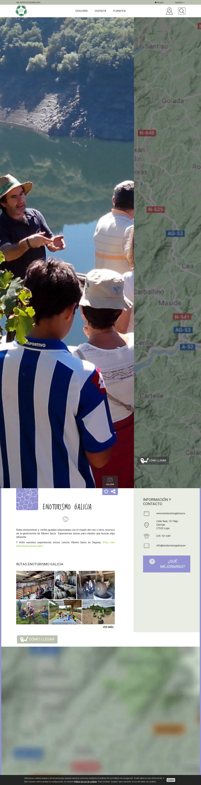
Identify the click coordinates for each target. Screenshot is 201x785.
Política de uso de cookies (85, 782)
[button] (106, 491)
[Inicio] (22, 11)
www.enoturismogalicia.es (170, 513)
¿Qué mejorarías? (172, 564)
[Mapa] (169, 11)
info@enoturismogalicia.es (171, 545)
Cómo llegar (157, 460)
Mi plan (160, 2)
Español (179, 2)
